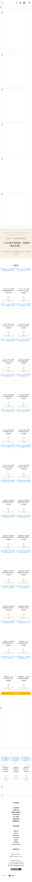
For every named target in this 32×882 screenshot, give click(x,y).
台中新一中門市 (16, 814)
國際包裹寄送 (16, 835)
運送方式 (16, 833)
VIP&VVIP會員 (16, 837)
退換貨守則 (16, 831)
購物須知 (16, 840)
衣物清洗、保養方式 (16, 844)
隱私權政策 (16, 842)
